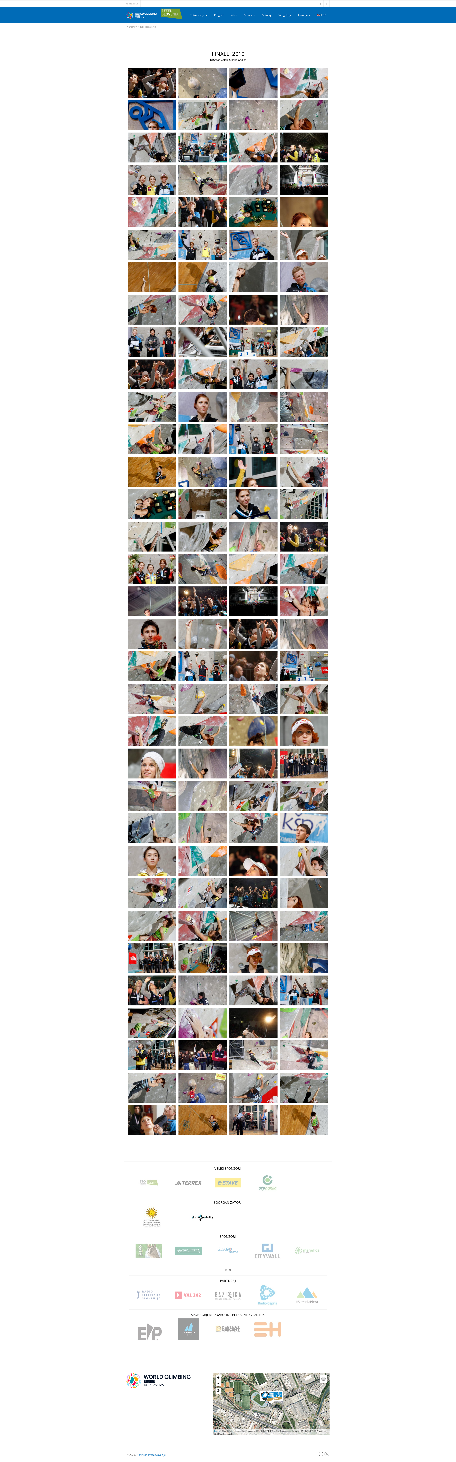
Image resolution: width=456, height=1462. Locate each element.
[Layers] (323, 1379)
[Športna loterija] (228, 1183)
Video (234, 15)
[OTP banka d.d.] (267, 1183)
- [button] (218, 1383)
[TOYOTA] (265, 1251)
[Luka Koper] (226, 1251)
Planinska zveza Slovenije (151, 1454)
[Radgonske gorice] (305, 1251)
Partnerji (266, 15)
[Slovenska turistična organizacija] (149, 1183)
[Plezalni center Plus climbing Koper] (202, 1216)
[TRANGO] (188, 1329)
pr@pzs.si (133, 3)
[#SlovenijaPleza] (307, 1295)
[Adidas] (188, 1183)
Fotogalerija (285, 15)
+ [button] (218, 1377)
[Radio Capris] (267, 1295)
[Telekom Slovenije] (147, 1251)
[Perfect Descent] (228, 1329)
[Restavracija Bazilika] (228, 1295)
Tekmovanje (197, 15)
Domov (133, 26)
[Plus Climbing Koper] (271, 1397)
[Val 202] (188, 1295)
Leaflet (217, 1430)
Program (219, 15)
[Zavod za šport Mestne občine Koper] (152, 1216)
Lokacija (303, 15)
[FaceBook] (321, 1454)
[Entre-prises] (149, 1331)
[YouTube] (327, 1454)
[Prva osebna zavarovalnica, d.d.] (186, 1253)
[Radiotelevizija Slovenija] (149, 1295)
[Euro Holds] (267, 1329)
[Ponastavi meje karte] (218, 1391)
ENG (323, 15)
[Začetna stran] (158, 1380)
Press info (249, 15)
